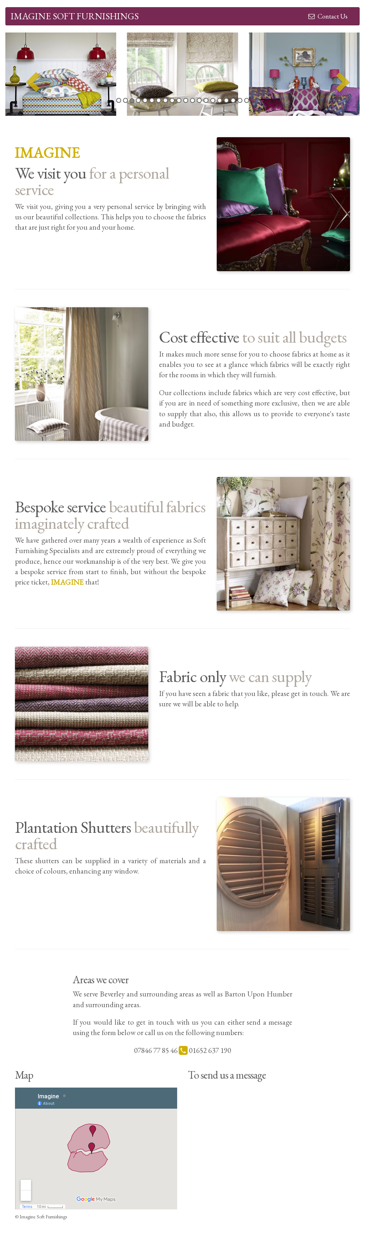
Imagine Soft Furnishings (75, 16)
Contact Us (331, 16)
